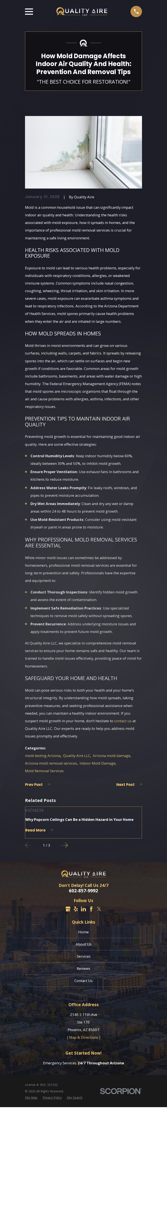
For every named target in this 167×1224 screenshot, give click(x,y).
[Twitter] (99, 908)
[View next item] (64, 845)
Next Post (125, 784)
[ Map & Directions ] (83, 1037)
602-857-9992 (83, 890)
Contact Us (83, 980)
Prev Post (34, 784)
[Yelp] (75, 908)
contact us (123, 720)
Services (83, 956)
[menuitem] (31, 1097)
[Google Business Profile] (67, 908)
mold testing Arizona (42, 755)
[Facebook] (91, 908)
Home (83, 931)
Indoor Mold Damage (97, 763)
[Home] (81, 12)
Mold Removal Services (44, 770)
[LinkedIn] (83, 908)
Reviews (83, 968)
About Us (84, 944)
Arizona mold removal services (51, 763)
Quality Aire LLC (76, 755)
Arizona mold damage (111, 755)
